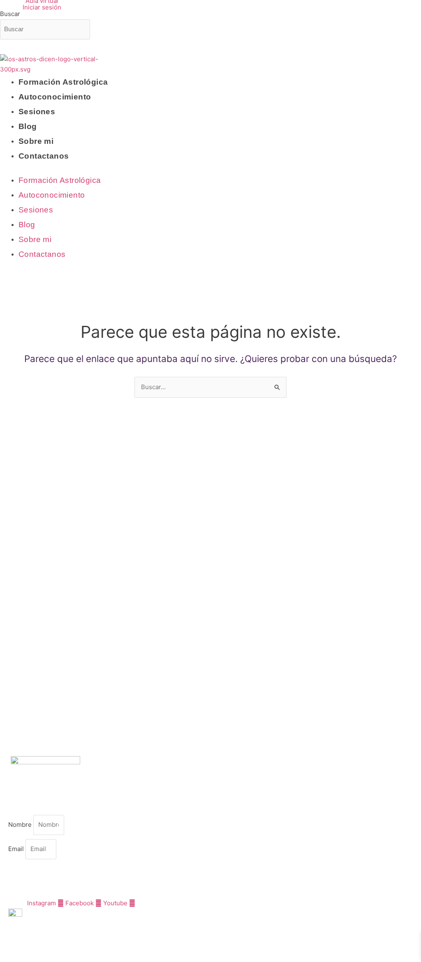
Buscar (10, 14)
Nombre (20, 824)
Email (16, 849)
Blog (28, 126)
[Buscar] (15, 48)
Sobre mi (36, 141)
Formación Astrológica (63, 82)
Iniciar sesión (42, 7)
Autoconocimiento (55, 96)
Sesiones (37, 111)
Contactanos (44, 156)
